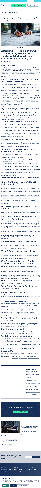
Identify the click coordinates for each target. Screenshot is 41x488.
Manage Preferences (23, 485)
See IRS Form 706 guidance (30, 213)
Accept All (5, 485)
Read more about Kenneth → (33, 394)
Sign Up (36, 456)
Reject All (13, 485)
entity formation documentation (23, 200)
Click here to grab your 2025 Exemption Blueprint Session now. (25, 358)
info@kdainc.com (32, 471)
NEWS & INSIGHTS (6, 12)
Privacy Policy (7, 482)
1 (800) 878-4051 (32, 469)
